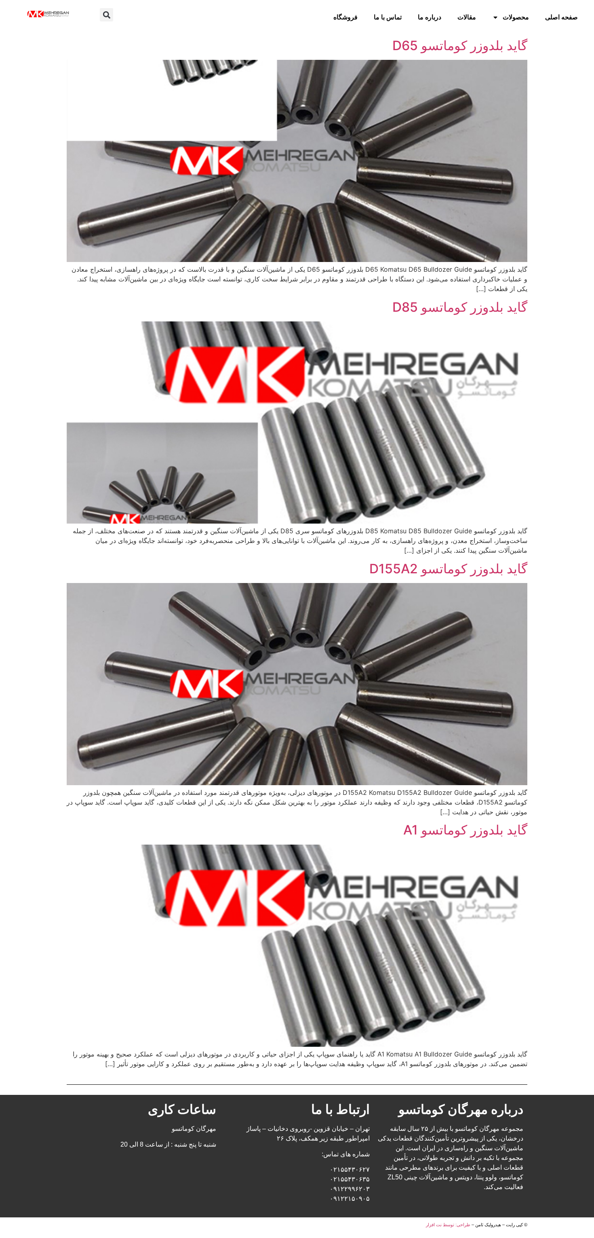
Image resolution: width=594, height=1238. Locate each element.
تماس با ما (388, 17)
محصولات (516, 17)
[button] (106, 14)
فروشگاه (345, 17)
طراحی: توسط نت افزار (448, 1224)
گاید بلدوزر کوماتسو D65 (459, 45)
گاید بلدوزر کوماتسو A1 (465, 830)
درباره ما (429, 17)
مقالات (466, 17)
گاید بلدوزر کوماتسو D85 (459, 307)
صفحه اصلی (561, 17)
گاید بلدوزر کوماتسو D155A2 (448, 569)
